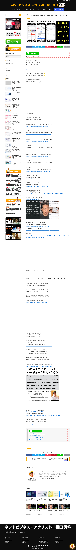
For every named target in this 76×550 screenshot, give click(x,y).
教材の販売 (57, 541)
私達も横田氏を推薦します (43, 540)
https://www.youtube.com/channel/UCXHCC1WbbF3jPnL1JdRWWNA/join (42, 230)
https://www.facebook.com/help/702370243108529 (37, 186)
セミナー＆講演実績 (25, 537)
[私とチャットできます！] (72, 546)
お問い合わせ (57, 542)
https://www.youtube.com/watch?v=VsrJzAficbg (36, 302)
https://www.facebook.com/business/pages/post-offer (37, 178)
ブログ (9, 75)
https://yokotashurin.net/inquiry (33, 361)
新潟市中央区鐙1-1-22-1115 (13, 532)
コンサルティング (58, 538)
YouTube (9, 70)
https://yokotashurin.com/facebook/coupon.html (36, 164)
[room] (62, 0)
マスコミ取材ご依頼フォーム (43, 541)
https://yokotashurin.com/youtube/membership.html (37, 226)
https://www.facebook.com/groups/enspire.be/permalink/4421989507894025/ (43, 415)
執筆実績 (40, 538)
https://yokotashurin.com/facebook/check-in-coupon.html (38, 171)
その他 (9, 72)
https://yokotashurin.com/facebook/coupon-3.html (37, 149)
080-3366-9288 (22, 532)
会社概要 (6, 538)
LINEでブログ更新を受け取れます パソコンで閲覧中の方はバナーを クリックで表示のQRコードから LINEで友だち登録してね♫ (37, 436)
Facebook (28, 448)
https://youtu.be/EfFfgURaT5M (33, 199)
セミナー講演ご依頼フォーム (43, 542)
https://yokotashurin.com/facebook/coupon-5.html (37, 126)
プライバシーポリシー (8, 540)
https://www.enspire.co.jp (31, 65)
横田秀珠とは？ (7, 537)
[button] (29, 47)
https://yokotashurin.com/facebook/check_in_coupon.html (38, 134)
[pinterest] (65, 0)
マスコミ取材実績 (41, 537)
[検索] (70, 0)
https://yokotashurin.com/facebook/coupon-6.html (37, 141)
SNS (9, 68)
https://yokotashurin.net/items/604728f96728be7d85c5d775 (39, 346)
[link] (40, 478)
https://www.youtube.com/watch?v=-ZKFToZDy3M (37, 82)
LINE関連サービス (8, 542)
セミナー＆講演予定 (25, 538)
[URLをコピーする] (67, 47)
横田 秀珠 (32, 478)
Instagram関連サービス (8, 541)
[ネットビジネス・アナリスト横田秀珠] (38, 5)
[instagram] (59, 0)
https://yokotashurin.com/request (33, 424)
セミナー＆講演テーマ (25, 540)
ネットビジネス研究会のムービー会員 (34, 411)
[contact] (69, 0)
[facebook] (56, 0)
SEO (9, 65)
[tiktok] (60, 0)
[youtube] (66, 0)
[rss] (67, 0)
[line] (63, 0)
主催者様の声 (24, 541)
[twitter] (57, 0)
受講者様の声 (24, 542)
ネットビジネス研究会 (59, 540)
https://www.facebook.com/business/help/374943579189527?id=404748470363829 (44, 193)
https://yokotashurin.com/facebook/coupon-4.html (37, 156)
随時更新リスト (58, 537)
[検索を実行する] (20, 15)
